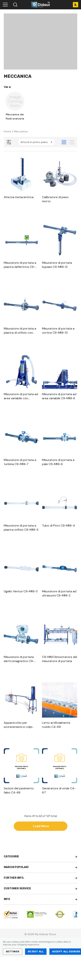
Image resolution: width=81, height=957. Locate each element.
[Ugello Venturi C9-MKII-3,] (21, 568)
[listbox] (37, 142)
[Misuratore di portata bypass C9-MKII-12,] (59, 240)
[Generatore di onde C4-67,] (59, 765)
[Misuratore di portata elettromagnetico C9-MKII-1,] (21, 634)
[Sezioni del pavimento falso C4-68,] (21, 765)
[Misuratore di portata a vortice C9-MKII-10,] (59, 305)
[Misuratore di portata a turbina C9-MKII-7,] (21, 437)
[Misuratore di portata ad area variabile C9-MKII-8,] (59, 371)
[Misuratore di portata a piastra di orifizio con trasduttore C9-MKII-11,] (21, 305)
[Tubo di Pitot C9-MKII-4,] (59, 503)
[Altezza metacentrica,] (21, 174)
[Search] (15, 5)
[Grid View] (64, 142)
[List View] (71, 142)
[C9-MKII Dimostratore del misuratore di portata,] (59, 634)
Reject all (36, 951)
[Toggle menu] (5, 4)
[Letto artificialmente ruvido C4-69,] (59, 700)
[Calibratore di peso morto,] (59, 174)
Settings (12, 951)
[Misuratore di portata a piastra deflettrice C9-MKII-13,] (21, 240)
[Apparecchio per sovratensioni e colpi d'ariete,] (21, 700)
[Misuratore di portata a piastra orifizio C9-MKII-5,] (21, 503)
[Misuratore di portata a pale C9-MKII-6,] (59, 437)
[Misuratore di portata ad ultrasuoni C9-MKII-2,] (59, 568)
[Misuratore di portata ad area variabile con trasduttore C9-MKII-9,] (21, 371)
